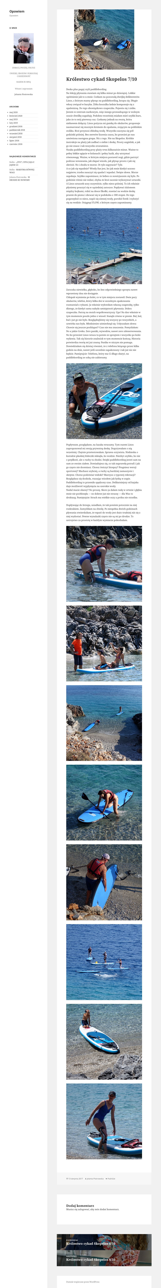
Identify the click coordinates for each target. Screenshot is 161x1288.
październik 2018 (17, 130)
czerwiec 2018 (15, 144)
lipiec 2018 (14, 140)
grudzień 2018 (15, 126)
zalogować (83, 1209)
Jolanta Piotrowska (95, 1178)
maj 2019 (13, 119)
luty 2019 (13, 123)
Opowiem (17, 11)
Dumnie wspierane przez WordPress (82, 1282)
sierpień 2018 (15, 137)
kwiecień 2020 (15, 116)
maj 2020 (13, 112)
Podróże (111, 1178)
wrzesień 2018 (15, 133)
